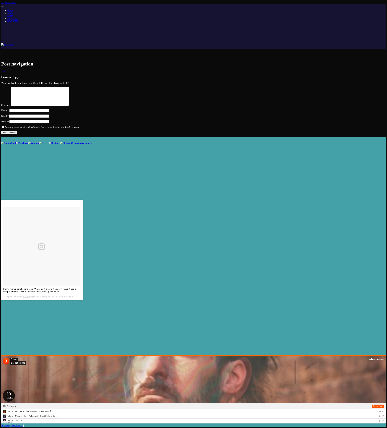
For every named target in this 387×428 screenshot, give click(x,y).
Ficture (26, 296)
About (10, 13)
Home (10, 10)
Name (5, 110)
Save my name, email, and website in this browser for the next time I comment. (42, 127)
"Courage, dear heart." (12, 425)
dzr (3, 71)
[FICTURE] (7, 44)
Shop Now (12, 18)
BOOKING (13, 21)
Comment (6, 105)
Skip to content (8, 2)
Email (5, 116)
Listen (10, 16)
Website (5, 121)
